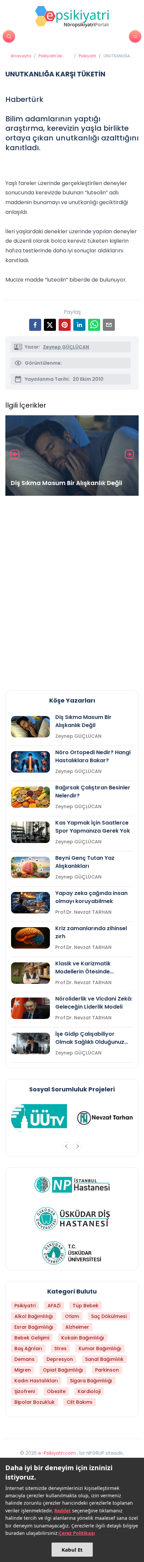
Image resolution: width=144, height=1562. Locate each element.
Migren (22, 1370)
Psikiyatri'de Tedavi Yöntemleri (50, 56)
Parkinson (107, 1370)
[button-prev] (66, 1146)
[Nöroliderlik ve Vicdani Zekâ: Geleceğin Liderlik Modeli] (30, 1008)
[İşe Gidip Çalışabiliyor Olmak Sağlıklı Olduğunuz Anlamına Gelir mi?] (30, 1043)
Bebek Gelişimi (31, 1337)
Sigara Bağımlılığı (91, 1380)
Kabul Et (72, 1549)
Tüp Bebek (85, 1305)
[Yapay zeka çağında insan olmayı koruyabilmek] (30, 902)
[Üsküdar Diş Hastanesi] (72, 1218)
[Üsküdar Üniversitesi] (72, 1253)
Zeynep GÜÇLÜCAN (66, 347)
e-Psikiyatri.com (57, 1453)
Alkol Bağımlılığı (33, 1316)
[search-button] (9, 36)
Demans (24, 1359)
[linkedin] (79, 325)
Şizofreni (24, 1391)
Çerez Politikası (77, 1533)
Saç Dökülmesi (109, 1316)
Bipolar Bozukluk (34, 1402)
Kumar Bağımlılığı (100, 1348)
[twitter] (50, 325)
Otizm (72, 1316)
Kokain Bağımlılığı (82, 1337)
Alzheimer (77, 1327)
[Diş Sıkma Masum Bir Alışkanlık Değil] (72, 455)
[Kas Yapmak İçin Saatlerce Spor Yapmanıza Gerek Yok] (30, 832)
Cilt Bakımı (79, 1402)
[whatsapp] (94, 325)
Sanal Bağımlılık (104, 1359)
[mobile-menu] (135, 36)
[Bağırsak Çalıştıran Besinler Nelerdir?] (30, 797)
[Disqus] (72, 590)
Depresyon (60, 1359)
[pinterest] (65, 325)
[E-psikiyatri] (72, 16)
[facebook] (35, 325)
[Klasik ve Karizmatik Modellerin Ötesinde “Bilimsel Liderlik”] (30, 973)
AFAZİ (54, 1305)
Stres (60, 1348)
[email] (109, 325)
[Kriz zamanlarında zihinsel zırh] (30, 938)
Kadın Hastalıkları (36, 1380)
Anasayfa (21, 56)
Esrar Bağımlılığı (33, 1327)
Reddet (62, 1510)
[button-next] (77, 1146)
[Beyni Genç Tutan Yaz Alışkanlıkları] (30, 867)
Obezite (56, 1391)
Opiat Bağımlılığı (63, 1370)
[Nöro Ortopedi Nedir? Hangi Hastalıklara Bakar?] (30, 762)
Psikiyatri (87, 56)
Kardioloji (89, 1391)
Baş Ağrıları (28, 1348)
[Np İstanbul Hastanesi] (72, 1184)
